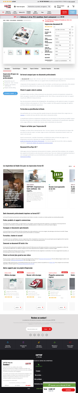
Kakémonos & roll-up (26, 17)
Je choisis (17, 385)
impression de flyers (25, 156)
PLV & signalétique (38, 17)
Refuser (7, 385)
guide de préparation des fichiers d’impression (32, 141)
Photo (42, 12)
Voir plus (70, 166)
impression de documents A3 (17, 260)
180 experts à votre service (39, 346)
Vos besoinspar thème (72, 12)
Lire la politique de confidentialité (10, 380)
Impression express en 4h (8, 346)
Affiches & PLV (22, 12)
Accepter (28, 385)
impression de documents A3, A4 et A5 (26, 263)
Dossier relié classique (34, 275)
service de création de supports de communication (40, 143)
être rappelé (72, 1)
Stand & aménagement (50, 17)
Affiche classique (10, 275)
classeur (22, 115)
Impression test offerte (23, 346)
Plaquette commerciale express (56, 276)
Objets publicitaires (35, 12)
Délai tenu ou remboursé (54, 346)
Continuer (68, 390)
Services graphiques (49, 12)
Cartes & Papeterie (15, 12)
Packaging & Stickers (29, 12)
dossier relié (52, 262)
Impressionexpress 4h (64, 12)
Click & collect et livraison (70, 346)
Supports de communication (8, 12)
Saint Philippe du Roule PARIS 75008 (15, 206)
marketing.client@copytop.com (59, 322)
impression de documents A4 (45, 258)
